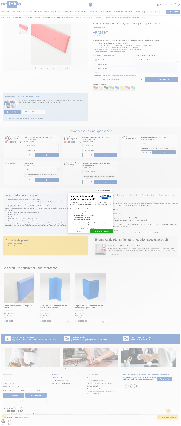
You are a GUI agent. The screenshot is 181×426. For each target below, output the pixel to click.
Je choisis (79, 231)
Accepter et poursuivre (101, 231)
